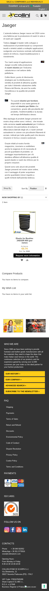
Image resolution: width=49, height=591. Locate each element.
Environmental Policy (14, 437)
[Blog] (13, 332)
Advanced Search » (16, 385)
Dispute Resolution (13, 449)
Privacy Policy (12, 455)
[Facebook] (13, 530)
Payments (10, 413)
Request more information (28, 255)
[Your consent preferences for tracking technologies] (44, 586)
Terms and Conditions (14, 467)
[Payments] (24, 483)
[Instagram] (7, 530)
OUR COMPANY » (14, 380)
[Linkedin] (24, 530)
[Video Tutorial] (36, 332)
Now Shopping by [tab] (11, 197)
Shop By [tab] (7, 188)
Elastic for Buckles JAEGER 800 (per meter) (24, 240)
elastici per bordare (29, 101)
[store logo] (18, 15)
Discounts (10, 431)
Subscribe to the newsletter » (22, 391)
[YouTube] (19, 530)
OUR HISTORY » (13, 374)
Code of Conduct (12, 443)
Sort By (25, 188)
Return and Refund (13, 425)
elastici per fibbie (27, 106)
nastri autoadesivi (24, 124)
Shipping (9, 407)
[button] (43, 9)
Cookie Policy (11, 461)
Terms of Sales (12, 419)
